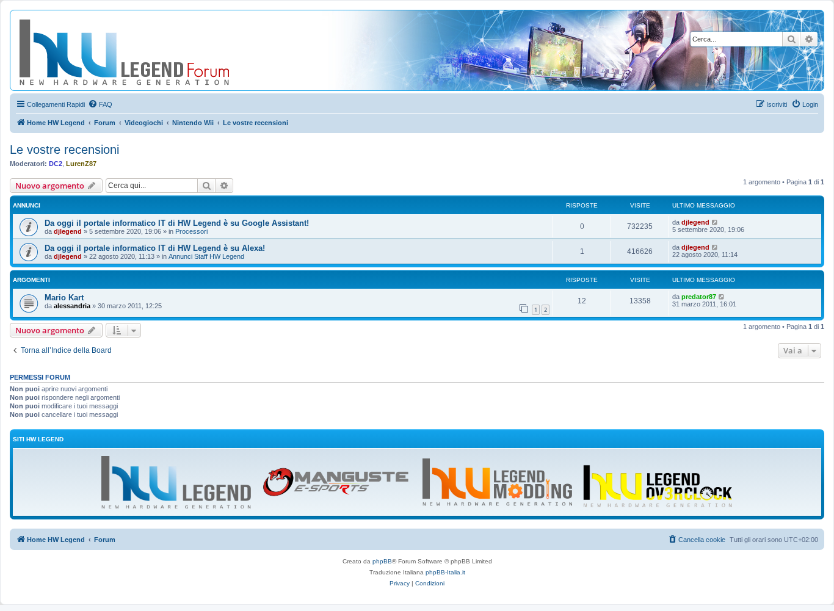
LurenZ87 (81, 163)
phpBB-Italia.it (445, 572)
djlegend (68, 231)
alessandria (72, 305)
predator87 (698, 296)
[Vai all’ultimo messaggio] (715, 222)
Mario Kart (64, 297)
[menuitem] (100, 104)
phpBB (382, 561)
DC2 (55, 163)
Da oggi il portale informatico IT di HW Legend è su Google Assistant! (177, 223)
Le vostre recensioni (64, 149)
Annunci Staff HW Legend (206, 256)
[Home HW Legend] (144, 50)
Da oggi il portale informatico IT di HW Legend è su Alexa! (155, 248)
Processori (191, 231)
